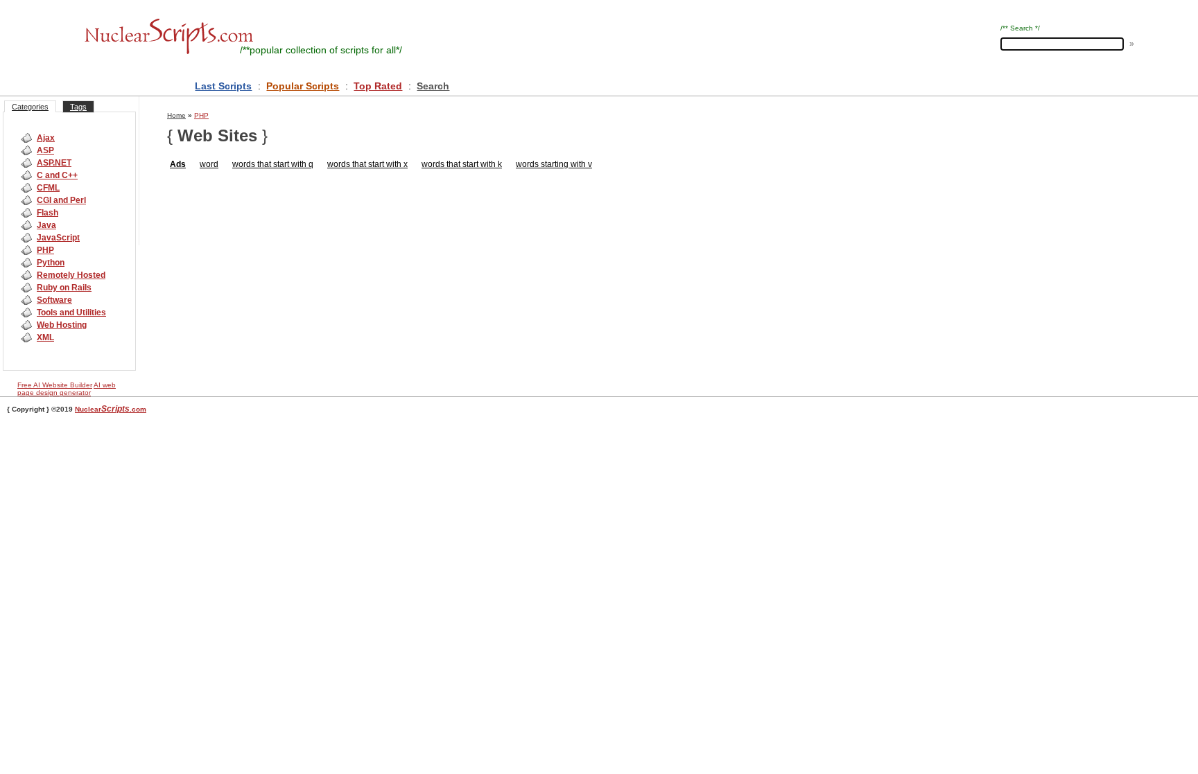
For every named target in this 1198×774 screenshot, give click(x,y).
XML (45, 337)
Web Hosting (62, 325)
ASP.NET (54, 163)
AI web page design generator (66, 388)
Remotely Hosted (71, 275)
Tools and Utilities (71, 312)
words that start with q (272, 164)
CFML (48, 188)
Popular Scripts (302, 85)
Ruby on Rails (64, 287)
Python (50, 262)
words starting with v (554, 164)
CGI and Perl (61, 200)
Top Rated (378, 85)
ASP (45, 150)
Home (176, 115)
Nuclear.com (110, 409)
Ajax (46, 138)
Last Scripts (223, 85)
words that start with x (367, 164)
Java (46, 225)
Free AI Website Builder (54, 385)
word (209, 164)
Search (433, 85)
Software (54, 300)
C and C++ (57, 175)
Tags (78, 107)
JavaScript (58, 238)
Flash (47, 213)
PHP (45, 250)
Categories (30, 107)
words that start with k (462, 164)
